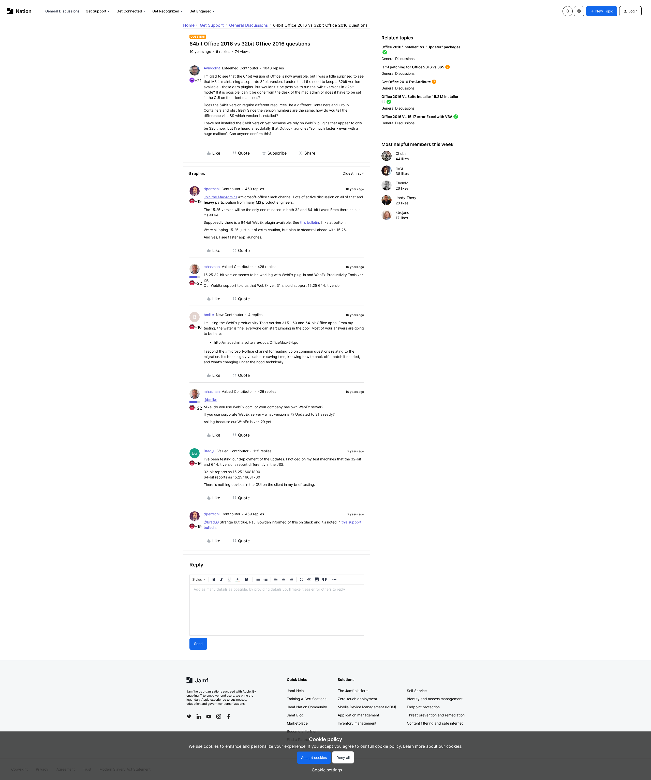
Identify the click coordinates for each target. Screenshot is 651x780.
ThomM (402, 183)
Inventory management (357, 723)
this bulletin (309, 222)
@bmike (210, 399)
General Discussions (62, 11)
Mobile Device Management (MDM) (367, 707)
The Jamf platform (353, 690)
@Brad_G (211, 522)
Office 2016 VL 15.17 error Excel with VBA (416, 116)
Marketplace (297, 723)
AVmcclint (212, 68)
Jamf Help (295, 690)
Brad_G (209, 451)
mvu (399, 168)
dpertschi (211, 189)
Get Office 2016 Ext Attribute (406, 82)
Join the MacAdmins (220, 197)
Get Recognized (165, 11)
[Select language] (579, 11)
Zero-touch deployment (357, 699)
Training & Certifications (306, 699)
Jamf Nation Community (307, 707)
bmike (209, 314)
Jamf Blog (295, 715)
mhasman (212, 266)
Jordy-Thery (406, 198)
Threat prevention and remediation (436, 715)
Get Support (96, 11)
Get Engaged (200, 11)
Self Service (417, 690)
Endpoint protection (423, 707)
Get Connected (129, 11)
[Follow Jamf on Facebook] (228, 716)
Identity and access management (435, 699)
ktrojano (402, 212)
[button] (601, 11)
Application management (358, 715)
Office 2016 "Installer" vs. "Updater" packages (421, 47)
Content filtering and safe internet (435, 723)
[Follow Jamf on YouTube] (208, 716)
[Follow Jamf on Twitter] (188, 716)
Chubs (401, 153)
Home (189, 25)
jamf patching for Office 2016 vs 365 (412, 67)
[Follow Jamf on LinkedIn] (198, 716)
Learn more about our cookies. (432, 746)
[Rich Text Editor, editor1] (277, 609)
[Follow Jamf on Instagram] (218, 716)
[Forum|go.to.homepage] (19, 11)
